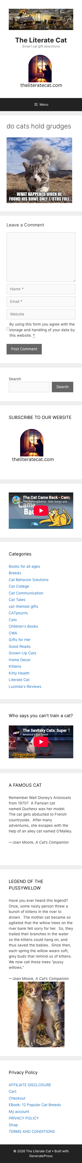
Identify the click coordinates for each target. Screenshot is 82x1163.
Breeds (15, 573)
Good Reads (20, 646)
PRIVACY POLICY (24, 1118)
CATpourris (18, 613)
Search (15, 379)
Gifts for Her (20, 640)
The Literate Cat (41, 40)
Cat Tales (17, 599)
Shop (13, 1125)
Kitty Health (19, 673)
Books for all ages (24, 566)
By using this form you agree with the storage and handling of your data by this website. (42, 330)
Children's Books (23, 626)
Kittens (15, 666)
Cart (12, 1091)
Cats (13, 620)
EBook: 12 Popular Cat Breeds (35, 1105)
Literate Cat (19, 680)
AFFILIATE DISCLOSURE (30, 1085)
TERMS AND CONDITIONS (32, 1131)
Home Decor (20, 660)
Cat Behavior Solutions (29, 580)
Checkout (17, 1098)
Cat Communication (26, 593)
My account (19, 1111)
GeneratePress (41, 1156)
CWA (13, 633)
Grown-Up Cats (22, 653)
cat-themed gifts (23, 606)
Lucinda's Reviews (25, 686)
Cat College (19, 586)
